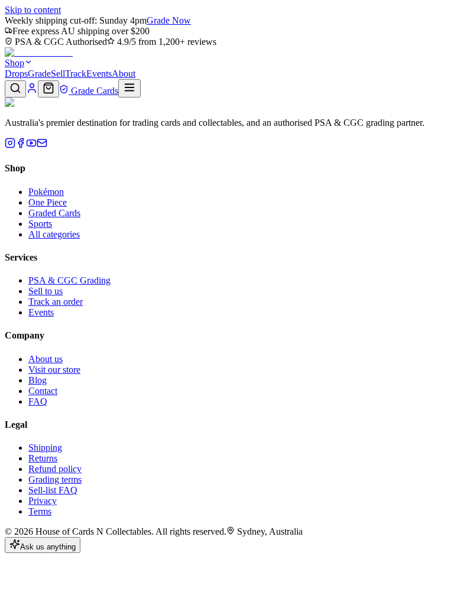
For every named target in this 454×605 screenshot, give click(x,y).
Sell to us (45, 291)
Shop (14, 63)
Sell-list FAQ (52, 490)
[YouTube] (31, 145)
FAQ (37, 401)
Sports (40, 224)
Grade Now (169, 20)
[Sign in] (32, 91)
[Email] (42, 145)
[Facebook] (20, 145)
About (123, 74)
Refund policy (55, 469)
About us (45, 359)
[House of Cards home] (39, 52)
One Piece (47, 202)
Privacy (42, 501)
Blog (37, 380)
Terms (39, 511)
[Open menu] (129, 88)
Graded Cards (54, 213)
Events (99, 74)
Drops (16, 74)
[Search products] (15, 88)
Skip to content (33, 10)
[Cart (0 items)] (48, 88)
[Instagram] (10, 145)
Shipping (45, 448)
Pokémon (46, 192)
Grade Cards (93, 91)
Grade (39, 74)
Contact (42, 391)
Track (75, 74)
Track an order (55, 302)
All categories (54, 234)
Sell (58, 74)
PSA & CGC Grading (69, 280)
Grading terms (55, 479)
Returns (42, 458)
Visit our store (54, 370)
